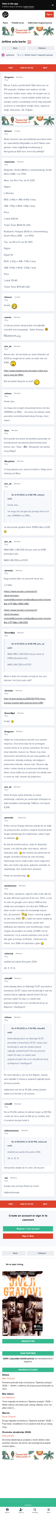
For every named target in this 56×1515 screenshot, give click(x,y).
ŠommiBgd (9, 632)
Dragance (9, 77)
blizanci (8, 131)
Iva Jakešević (8, 1397)
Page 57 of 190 (26, 68)
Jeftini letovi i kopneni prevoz (38, 55)
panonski (8, 817)
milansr (8, 393)
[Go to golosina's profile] (3, 55)
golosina (10, 55)
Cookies (28, 1505)
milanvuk (8, 953)
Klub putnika (8, 1436)
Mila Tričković (8, 1378)
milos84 (8, 978)
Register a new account (28, 1229)
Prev (11, 68)
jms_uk (7, 346)
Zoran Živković (9, 1416)
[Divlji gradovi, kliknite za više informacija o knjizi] (22, 1272)
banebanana (10, 886)
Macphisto (9, 461)
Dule (6, 430)
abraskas (8, 570)
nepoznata (9, 162)
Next (45, 68)
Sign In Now (28, 1236)
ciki (6, 1178)
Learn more (5, 5)
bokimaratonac (11, 1130)
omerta (7, 317)
